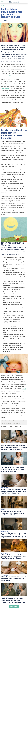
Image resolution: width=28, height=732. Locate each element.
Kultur (3, 444)
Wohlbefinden (4, 5)
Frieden (11, 76)
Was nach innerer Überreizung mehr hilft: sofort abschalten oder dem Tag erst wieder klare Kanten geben (13, 535)
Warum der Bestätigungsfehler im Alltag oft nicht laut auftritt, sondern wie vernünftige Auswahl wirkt (14, 447)
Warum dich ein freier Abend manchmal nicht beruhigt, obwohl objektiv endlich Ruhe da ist (12, 513)
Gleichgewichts (5, 88)
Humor (24, 388)
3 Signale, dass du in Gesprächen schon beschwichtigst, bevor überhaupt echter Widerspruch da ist (13, 600)
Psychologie (4, 465)
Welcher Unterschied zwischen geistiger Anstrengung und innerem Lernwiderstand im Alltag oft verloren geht (13, 557)
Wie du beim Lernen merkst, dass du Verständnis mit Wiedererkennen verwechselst (13, 578)
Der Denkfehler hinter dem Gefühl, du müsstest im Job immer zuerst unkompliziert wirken (13, 469)
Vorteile (13, 252)
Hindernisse (17, 162)
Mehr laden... (14, 606)
